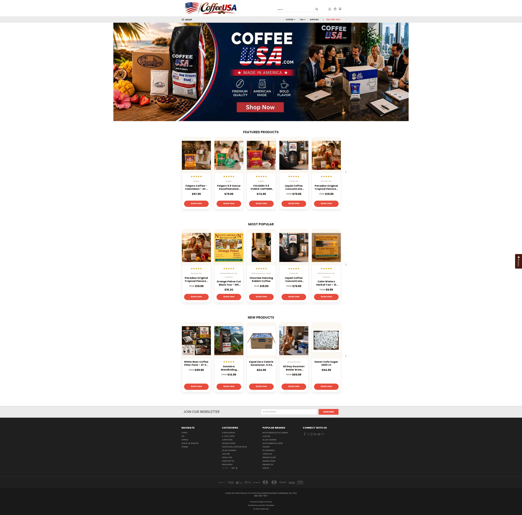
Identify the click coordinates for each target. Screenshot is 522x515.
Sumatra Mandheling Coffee (229, 368)
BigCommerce (266, 502)
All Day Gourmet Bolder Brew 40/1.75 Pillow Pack (293, 368)
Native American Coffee (272, 443)
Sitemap (184, 447)
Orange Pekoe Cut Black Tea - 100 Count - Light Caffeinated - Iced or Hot (229, 283)
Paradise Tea (267, 464)
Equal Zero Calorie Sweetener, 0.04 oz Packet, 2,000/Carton (261, 363)
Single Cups (227, 457)
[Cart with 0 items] (339, 8)
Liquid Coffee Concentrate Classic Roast (294, 187)
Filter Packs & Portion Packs (234, 447)
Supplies (314, 19)
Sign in (184, 443)
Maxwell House (268, 461)
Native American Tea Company (275, 433)
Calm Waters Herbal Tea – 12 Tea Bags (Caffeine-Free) (326, 283)
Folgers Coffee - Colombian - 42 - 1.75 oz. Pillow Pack (196, 187)
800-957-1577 (333, 19)
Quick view (196, 203)
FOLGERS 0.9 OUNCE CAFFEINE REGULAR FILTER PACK (261, 187)
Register (195, 443)
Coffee (290, 19)
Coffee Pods (227, 440)
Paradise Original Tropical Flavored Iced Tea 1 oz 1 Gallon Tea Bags (326, 187)
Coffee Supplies (228, 433)
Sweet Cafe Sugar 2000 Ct (326, 363)
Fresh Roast (227, 464)
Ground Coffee (228, 443)
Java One (226, 454)
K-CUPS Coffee (228, 436)
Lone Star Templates (265, 505)
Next (345, 172)
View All (265, 468)
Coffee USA (267, 454)
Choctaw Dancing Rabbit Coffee (261, 279)
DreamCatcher (269, 457)
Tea (302, 19)
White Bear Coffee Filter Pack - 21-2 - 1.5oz (196, 363)
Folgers (266, 447)
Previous (176, 172)
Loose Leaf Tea (228, 461)
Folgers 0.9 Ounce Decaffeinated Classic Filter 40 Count (228, 187)
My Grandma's (268, 450)
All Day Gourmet (229, 450)
